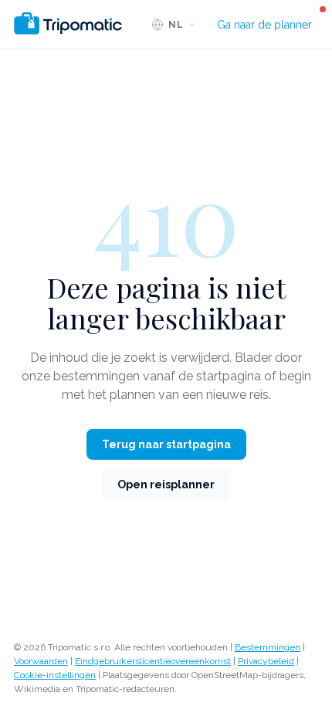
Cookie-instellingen (55, 675)
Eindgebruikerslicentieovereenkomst (153, 661)
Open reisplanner (166, 484)
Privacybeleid (266, 661)
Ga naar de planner (264, 25)
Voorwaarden (41, 661)
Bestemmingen (267, 647)
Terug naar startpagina (166, 444)
